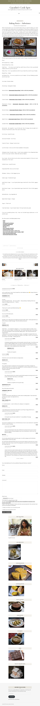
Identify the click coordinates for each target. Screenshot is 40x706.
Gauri (3, 304)
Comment (4, 480)
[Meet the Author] (20, 535)
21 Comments (20, 248)
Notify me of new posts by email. (9, 509)
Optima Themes (11, 704)
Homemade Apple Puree (14, 119)
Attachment (4, 496)
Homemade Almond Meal (14, 90)
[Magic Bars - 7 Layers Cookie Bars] (35, 264)
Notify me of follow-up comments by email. (11, 507)
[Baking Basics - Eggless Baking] (4, 264)
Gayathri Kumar (23, 25)
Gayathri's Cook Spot (20, 7)
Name (3, 465)
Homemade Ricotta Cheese (15, 110)
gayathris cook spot (13, 245)
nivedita (4, 354)
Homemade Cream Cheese (15, 99)
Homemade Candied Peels (15, 123)
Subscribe (12, 696)
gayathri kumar (5, 245)
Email (3, 470)
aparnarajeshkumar (7, 288)
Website (3, 475)
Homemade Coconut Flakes (16, 114)
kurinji (3, 310)
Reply (37, 294)
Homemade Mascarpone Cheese (20, 104)
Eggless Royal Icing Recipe (32, 277)
